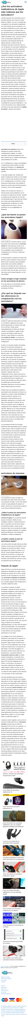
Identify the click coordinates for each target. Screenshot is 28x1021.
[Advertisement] (14, 126)
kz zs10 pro (3, 992)
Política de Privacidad (6, 978)
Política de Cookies (5, 977)
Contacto (3, 981)
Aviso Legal (3, 980)
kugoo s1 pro (4, 989)
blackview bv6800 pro (6, 993)
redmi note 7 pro (5, 990)
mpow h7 (3, 985)
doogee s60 (4, 987)
